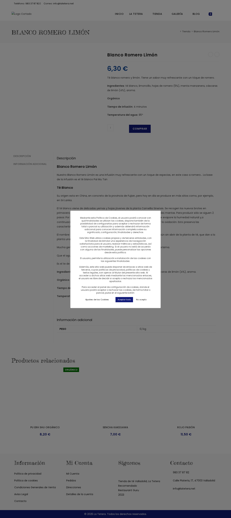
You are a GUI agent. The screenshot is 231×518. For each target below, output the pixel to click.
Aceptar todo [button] (124, 299)
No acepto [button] (141, 299)
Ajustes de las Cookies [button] (97, 299)
